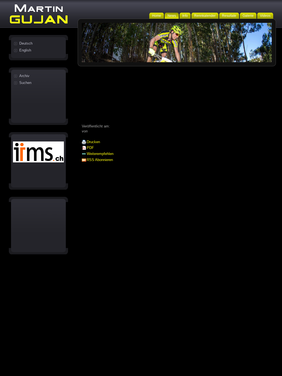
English (25, 50)
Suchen (25, 83)
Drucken (93, 142)
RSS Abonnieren (100, 160)
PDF (90, 148)
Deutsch (25, 43)
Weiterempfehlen (100, 154)
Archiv (24, 76)
